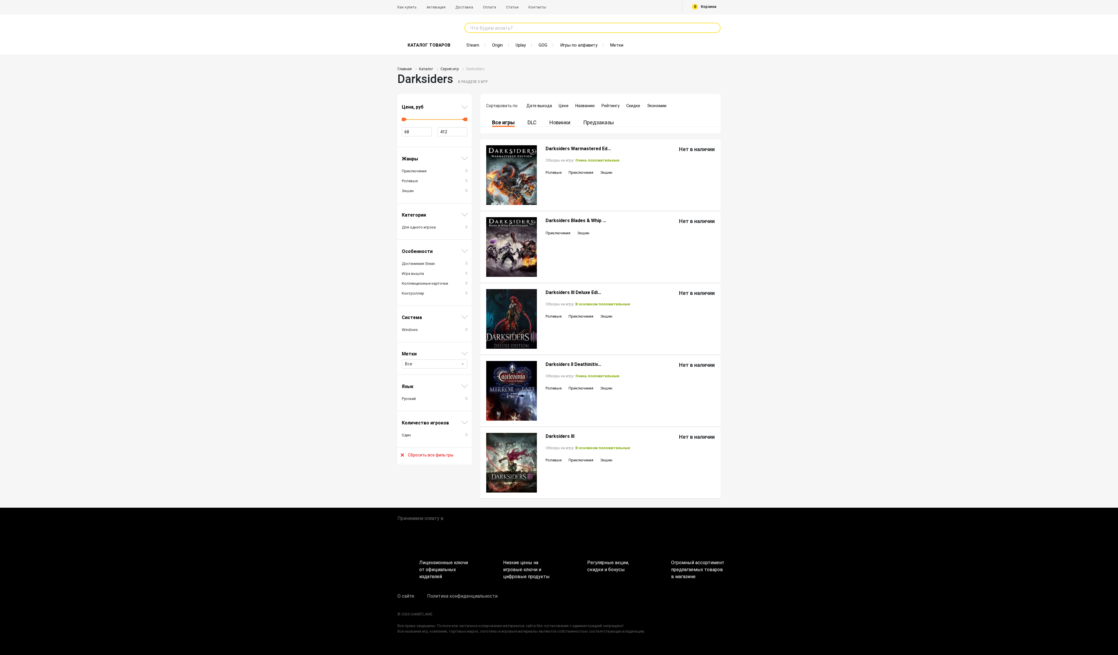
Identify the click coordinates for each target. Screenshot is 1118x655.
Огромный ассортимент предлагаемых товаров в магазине (696, 567)
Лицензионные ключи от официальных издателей (443, 567)
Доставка (464, 7)
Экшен (606, 172)
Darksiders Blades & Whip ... (576, 220)
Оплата (489, 7)
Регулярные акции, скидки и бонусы (608, 566)
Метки (616, 45)
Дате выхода (539, 105)
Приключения (581, 172)
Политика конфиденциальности (462, 596)
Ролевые (554, 172)
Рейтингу (611, 105)
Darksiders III (560, 436)
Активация (436, 7)
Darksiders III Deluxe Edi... (573, 292)
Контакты (537, 7)
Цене (564, 105)
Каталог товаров (429, 45)
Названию (585, 105)
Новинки (559, 122)
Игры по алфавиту (578, 45)
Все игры (503, 122)
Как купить (407, 7)
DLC (532, 122)
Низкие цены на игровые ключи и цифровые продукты (526, 567)
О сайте (405, 596)
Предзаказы (598, 122)
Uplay (521, 45)
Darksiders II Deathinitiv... (573, 364)
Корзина (705, 6)
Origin (497, 45)
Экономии (656, 105)
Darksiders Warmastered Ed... (578, 148)
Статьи (512, 7)
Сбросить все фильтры (430, 455)
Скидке (633, 105)
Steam (472, 45)
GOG (543, 45)
